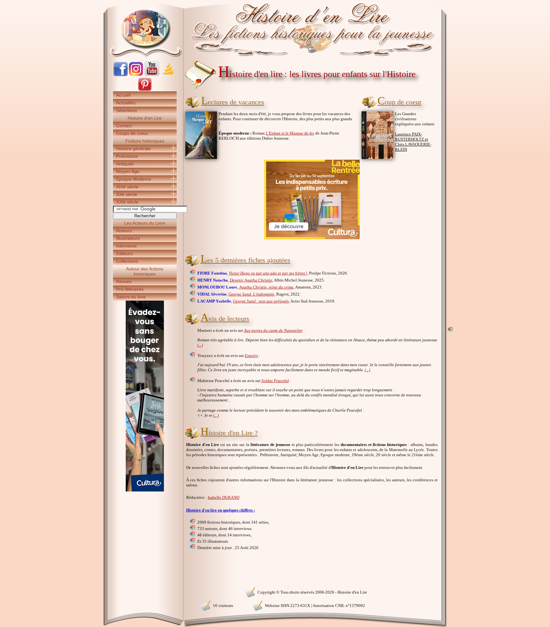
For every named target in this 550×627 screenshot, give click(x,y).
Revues (123, 281)
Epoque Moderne (133, 179)
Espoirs (251, 355)
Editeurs (124, 253)
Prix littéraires (130, 289)
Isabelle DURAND (223, 497)
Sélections (126, 110)
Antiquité (125, 163)
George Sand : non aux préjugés (261, 301)
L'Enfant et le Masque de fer (290, 133)
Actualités (126, 102)
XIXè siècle (127, 186)
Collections (127, 261)
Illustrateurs (128, 238)
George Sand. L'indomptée (251, 294)
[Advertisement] (466, 111)
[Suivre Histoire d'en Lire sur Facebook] (121, 74)
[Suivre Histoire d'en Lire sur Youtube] (151, 74)
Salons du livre (131, 296)
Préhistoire (127, 156)
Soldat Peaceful (275, 380)
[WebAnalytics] (144, 591)
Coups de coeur (132, 133)
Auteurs (124, 230)
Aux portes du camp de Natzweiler (273, 330)
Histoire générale (133, 148)
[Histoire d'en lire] (275, 28)
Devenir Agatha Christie (251, 280)
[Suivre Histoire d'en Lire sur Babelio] (168, 74)
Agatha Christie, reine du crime (266, 287)
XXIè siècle (127, 202)
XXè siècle (126, 194)
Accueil (123, 95)
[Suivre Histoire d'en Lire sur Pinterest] (145, 89)
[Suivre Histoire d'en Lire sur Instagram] (136, 74)
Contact (124, 125)
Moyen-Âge (127, 171)
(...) (200, 345)
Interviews (126, 245)
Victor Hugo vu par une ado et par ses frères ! (268, 273)
